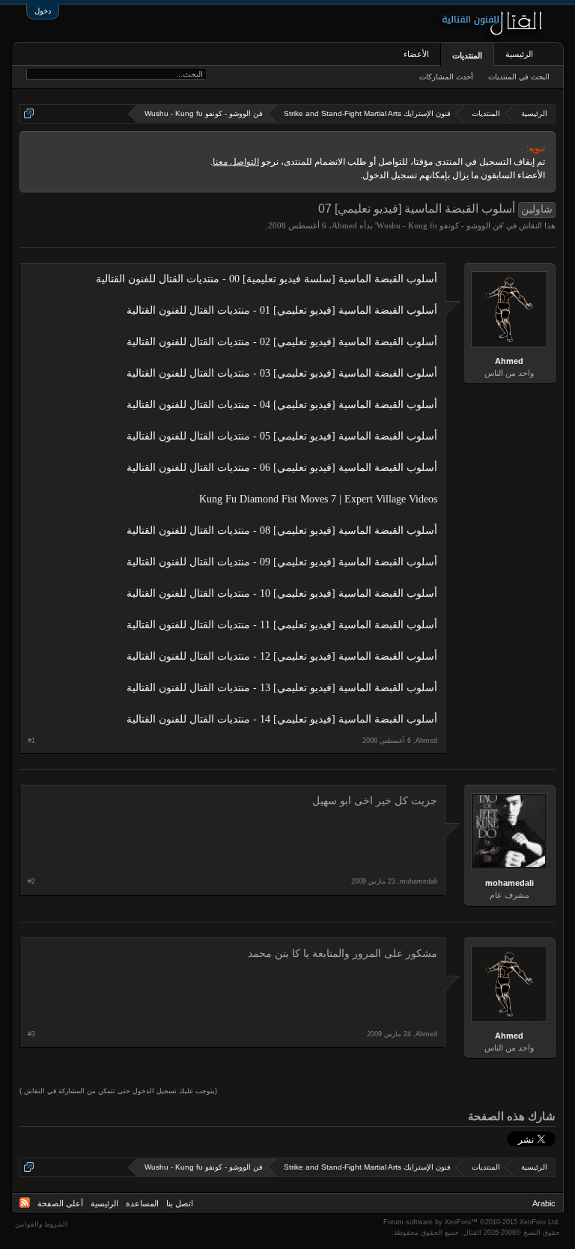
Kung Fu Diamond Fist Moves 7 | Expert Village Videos (318, 499)
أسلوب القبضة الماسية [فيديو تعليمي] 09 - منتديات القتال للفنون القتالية (282, 562)
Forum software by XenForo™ (471, 1222)
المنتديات (467, 55)
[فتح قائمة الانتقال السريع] (29, 113)
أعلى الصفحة (60, 1203)
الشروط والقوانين (41, 1224)
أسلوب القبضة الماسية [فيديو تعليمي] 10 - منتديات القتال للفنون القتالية (282, 593)
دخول (42, 11)
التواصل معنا (236, 161)
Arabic (544, 1203)
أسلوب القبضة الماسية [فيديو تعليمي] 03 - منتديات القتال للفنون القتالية (282, 373)
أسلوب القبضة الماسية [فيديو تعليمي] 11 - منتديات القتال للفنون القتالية (282, 624)
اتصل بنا (179, 1203)
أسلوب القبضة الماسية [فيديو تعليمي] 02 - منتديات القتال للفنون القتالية (282, 341)
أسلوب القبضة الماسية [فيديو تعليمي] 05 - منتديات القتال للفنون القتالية (282, 436)
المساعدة (142, 1203)
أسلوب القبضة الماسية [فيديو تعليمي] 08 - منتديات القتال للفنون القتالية (282, 530)
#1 (31, 740)
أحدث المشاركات (446, 77)
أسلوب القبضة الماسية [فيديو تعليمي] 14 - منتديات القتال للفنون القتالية (282, 719)
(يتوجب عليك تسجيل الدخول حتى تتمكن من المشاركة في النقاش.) (118, 1091)
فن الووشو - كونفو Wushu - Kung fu (439, 225)
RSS (24, 1202)
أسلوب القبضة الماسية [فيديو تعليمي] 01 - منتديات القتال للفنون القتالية (282, 310)
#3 (31, 1034)
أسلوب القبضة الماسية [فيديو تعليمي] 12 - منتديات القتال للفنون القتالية (282, 656)
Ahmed (344, 225)
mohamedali (509, 882)
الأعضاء (416, 53)
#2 (31, 881)
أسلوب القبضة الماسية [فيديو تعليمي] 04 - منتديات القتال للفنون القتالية (282, 404)
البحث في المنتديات (519, 77)
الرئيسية (519, 53)
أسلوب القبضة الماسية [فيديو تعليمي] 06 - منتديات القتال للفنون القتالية (282, 467)
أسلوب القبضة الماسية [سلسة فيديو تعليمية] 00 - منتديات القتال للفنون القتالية (266, 279)
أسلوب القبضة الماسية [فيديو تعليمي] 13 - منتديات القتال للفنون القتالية (282, 687)
